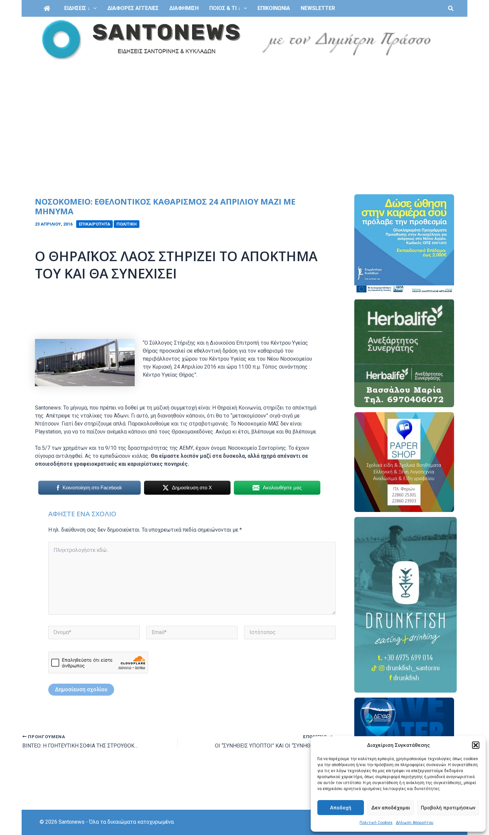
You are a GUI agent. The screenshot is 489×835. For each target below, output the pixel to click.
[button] (475, 745)
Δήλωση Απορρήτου (414, 822)
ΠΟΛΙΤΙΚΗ (126, 224)
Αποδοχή (340, 808)
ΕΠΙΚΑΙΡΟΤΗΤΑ (94, 224)
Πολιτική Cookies (376, 822)
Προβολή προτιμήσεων (448, 808)
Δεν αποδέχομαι (390, 808)
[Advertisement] (244, 112)
